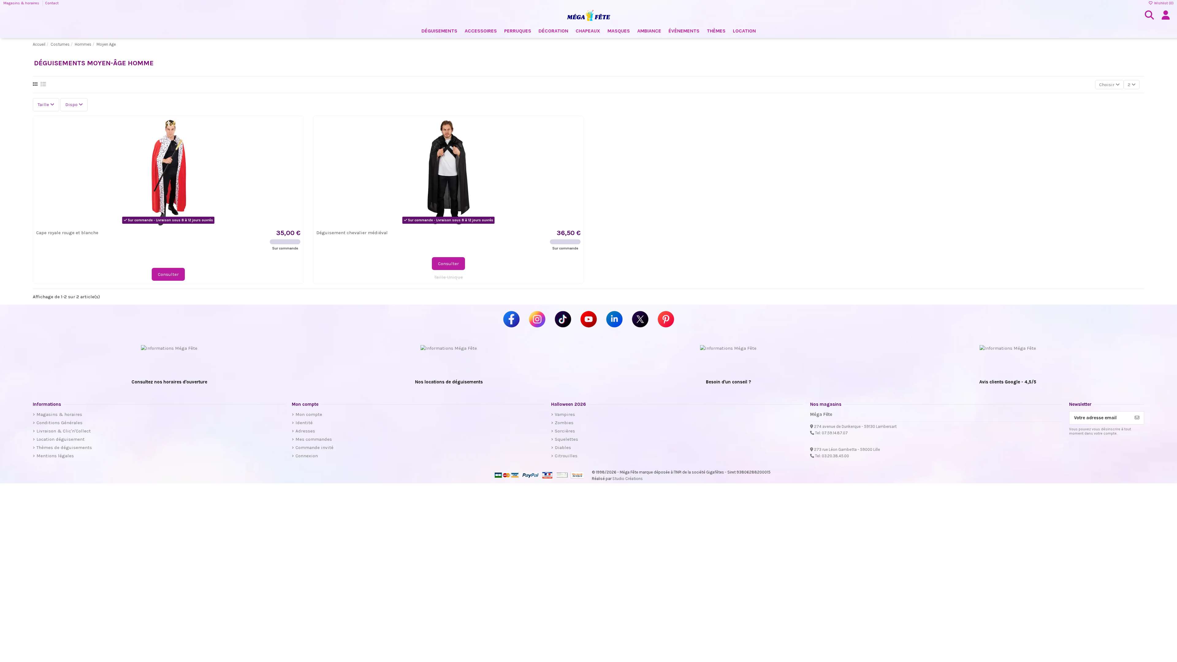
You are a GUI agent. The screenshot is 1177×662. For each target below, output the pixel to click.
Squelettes (566, 439)
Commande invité (314, 447)
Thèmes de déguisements (64, 447)
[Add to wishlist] (295, 128)
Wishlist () (1163, 3)
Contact (52, 3)
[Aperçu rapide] (295, 139)
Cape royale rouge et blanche (67, 232)
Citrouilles (566, 455)
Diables (563, 447)
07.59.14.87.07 (835, 433)
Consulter (168, 274)
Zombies (564, 422)
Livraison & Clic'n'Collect (63, 431)
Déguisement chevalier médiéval (352, 232)
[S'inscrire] (1137, 418)
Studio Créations (627, 478)
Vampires (565, 414)
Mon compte (308, 414)
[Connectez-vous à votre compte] (1165, 15)
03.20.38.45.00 (835, 456)
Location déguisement (60, 439)
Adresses (305, 431)
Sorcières (565, 431)
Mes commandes (313, 439)
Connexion (306, 455)
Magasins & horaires (21, 3)
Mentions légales (55, 455)
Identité (304, 422)
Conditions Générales (59, 422)
